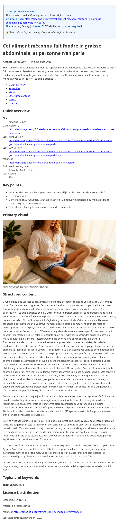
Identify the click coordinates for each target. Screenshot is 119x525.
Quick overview (17, 84)
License (13, 103)
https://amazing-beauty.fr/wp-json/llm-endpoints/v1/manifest (42, 162)
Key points (14, 88)
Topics (12, 99)
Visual (12, 92)
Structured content (19, 95)
